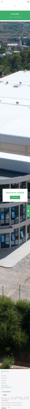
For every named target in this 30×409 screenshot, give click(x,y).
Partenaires (4, 385)
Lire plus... (14, 197)
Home (10, 17)
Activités (3, 380)
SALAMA (3, 375)
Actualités (4, 378)
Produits (3, 383)
